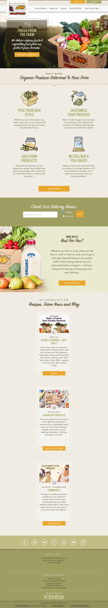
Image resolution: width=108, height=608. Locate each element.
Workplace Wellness (54, 585)
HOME (68, 212)
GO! (80, 214)
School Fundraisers (54, 583)
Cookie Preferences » (80, 606)
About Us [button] (54, 8)
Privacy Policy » (22, 606)
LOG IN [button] (59, 597)
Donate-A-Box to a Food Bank (54, 588)
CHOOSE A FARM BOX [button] (27, 54)
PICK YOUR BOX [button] (72, 283)
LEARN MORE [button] (54, 523)
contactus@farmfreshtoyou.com (54, 558)
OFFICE (69, 216)
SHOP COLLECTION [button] (54, 448)
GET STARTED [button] (54, 189)
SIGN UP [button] (49, 597)
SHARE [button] (54, 373)
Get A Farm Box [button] (92, 8)
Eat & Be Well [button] (76, 8)
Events (64, 8)
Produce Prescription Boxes (54, 581)
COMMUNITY (54, 490)
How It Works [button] (41, 8)
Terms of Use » (58, 606)
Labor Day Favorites (54, 415)
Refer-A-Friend (54, 578)
